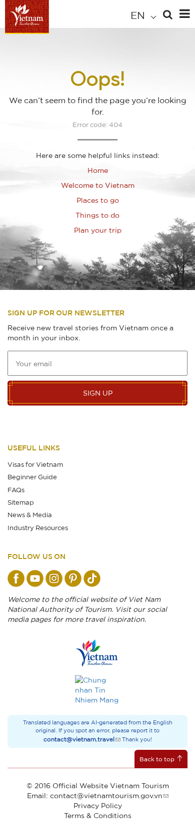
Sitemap (21, 502)
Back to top (157, 759)
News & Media (30, 514)
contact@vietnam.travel (79, 739)
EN (139, 15)
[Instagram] (54, 578)
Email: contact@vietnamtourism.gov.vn (94, 795)
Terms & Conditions (98, 815)
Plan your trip (98, 230)
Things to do (98, 215)
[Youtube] (35, 578)
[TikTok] (92, 578)
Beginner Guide (32, 476)
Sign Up (97, 393)
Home (98, 170)
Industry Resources (38, 527)
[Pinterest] (73, 578)
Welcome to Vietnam (97, 185)
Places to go (97, 200)
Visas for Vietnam (35, 464)
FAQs (16, 489)
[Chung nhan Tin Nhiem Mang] (98, 690)
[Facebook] (16, 578)
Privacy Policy (98, 805)
